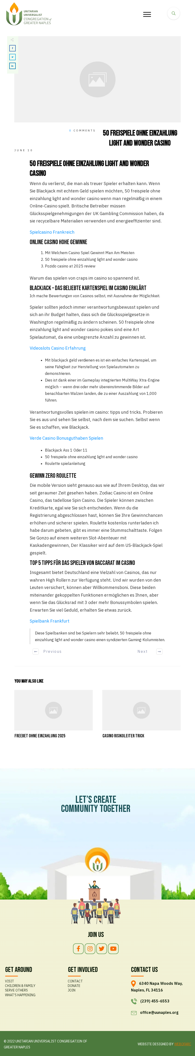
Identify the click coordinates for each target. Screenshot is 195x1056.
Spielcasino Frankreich (52, 232)
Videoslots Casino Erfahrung (58, 348)
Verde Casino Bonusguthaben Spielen (66, 438)
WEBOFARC (182, 1044)
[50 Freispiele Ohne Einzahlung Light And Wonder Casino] (97, 79)
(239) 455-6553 (155, 1001)
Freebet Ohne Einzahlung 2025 (53, 717)
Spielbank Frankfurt (49, 621)
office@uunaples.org (159, 1012)
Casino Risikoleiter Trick (141, 717)
